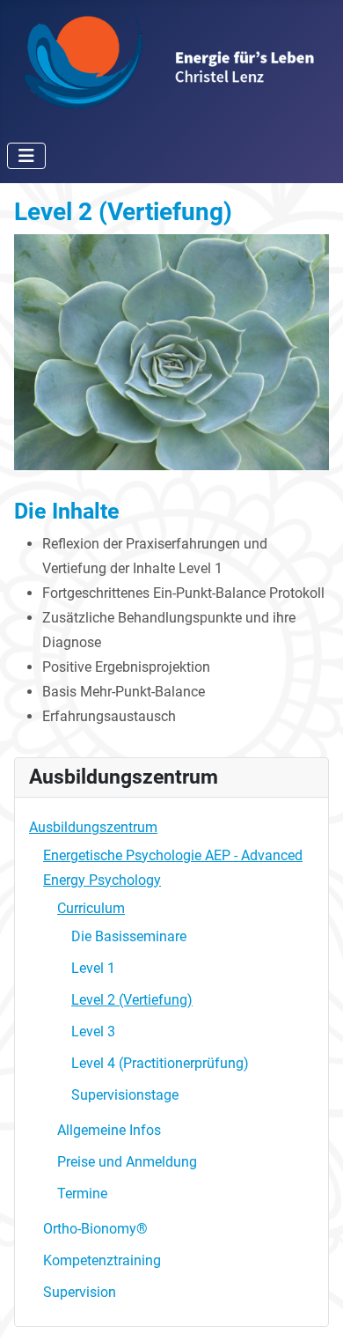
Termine (82, 1193)
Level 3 (93, 1031)
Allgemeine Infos (109, 1130)
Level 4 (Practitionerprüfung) (160, 1063)
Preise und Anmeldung (127, 1161)
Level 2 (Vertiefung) (132, 999)
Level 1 (93, 968)
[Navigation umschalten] (26, 156)
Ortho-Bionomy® (95, 1228)
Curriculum (91, 908)
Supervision (79, 1292)
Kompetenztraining (102, 1260)
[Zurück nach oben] (312, 1308)
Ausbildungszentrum (93, 827)
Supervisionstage (125, 1095)
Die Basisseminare (128, 936)
